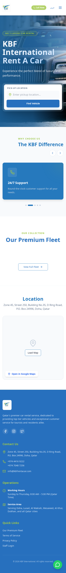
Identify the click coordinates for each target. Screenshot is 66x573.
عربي (52, 7)
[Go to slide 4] (37, 205)
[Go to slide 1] (26, 205)
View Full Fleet (31, 266)
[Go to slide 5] (40, 205)
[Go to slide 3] (35, 205)
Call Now (40, 7)
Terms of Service (11, 535)
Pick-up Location (17, 88)
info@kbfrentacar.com (19, 471)
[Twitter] (22, 431)
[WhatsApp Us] (57, 564)
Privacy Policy (10, 540)
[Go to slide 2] (30, 205)
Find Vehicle (33, 103)
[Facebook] (5, 431)
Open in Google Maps (23, 373)
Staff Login (8, 545)
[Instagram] (14, 431)
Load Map (33, 352)
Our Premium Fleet (13, 530)
